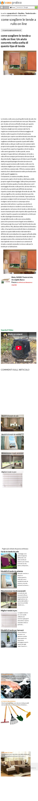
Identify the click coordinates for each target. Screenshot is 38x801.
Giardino (21, 13)
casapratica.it (12, 13)
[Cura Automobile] (16, 686)
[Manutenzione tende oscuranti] (12, 460)
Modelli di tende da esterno (11, 435)
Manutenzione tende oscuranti (12, 453)
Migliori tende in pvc (8, 472)
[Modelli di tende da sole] (12, 423)
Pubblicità (33, 768)
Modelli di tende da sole (9, 416)
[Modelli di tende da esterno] (12, 441)
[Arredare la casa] (16, 764)
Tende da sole (30, 13)
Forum (13, 7)
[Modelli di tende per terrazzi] (9, 639)
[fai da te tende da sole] (9, 561)
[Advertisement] (19, 97)
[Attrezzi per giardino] (16, 712)
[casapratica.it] (11, 2)
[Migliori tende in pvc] (12, 479)
